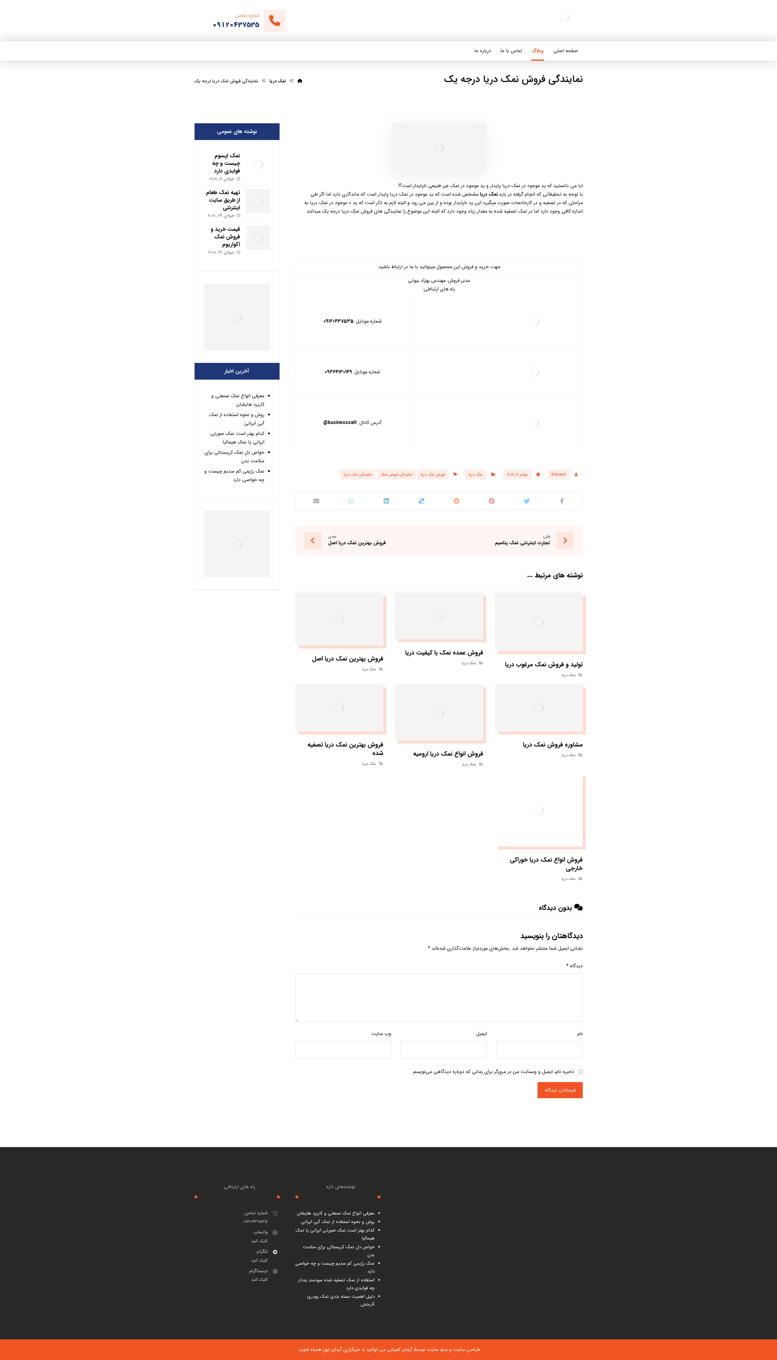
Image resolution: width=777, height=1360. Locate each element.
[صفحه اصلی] (299, 81)
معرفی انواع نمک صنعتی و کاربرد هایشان (237, 400)
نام (580, 1033)
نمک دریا (476, 474)
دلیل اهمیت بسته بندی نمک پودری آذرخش (341, 1300)
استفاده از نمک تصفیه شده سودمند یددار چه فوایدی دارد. (336, 1284)
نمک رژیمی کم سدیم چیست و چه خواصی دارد (234, 475)
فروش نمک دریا (433, 474)
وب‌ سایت (381, 1033)
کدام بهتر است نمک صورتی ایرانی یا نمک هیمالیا (237, 438)
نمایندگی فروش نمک (396, 474)
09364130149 (338, 372)
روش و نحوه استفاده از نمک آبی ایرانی (236, 419)
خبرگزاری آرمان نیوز (341, 1349)
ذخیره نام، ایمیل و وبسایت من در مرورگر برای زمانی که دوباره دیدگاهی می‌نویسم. (493, 1071)
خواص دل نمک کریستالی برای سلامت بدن (234, 457)
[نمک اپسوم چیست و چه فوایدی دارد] (258, 164)
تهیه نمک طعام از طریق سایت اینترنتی (223, 200)
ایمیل (481, 1033)
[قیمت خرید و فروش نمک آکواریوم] (258, 238)
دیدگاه (574, 966)
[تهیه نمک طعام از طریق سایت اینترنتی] (258, 201)
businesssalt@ (340, 422)
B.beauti (558, 474)
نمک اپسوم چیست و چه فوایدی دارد (226, 163)
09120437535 (339, 321)
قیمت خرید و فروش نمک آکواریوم (225, 237)
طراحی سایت (466, 1349)
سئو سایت (437, 1349)
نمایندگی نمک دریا (358, 474)
